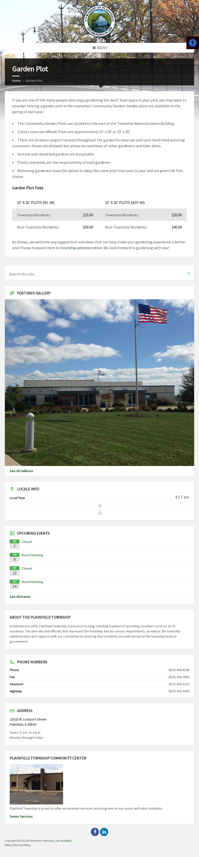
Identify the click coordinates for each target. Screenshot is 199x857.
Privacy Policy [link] (22, 845)
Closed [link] (27, 541)
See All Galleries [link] (21, 471)
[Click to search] (188, 273)
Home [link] (16, 80)
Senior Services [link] (21, 816)
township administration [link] (81, 247)
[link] (192, 42)
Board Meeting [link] (32, 555)
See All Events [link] (20, 596)
